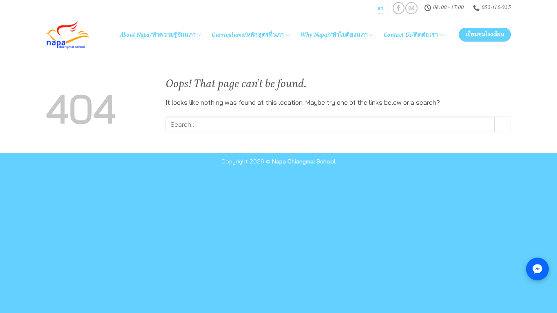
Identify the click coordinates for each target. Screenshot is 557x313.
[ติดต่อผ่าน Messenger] (537, 269)
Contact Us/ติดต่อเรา (411, 35)
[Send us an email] (411, 8)
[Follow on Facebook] (398, 8)
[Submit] (503, 124)
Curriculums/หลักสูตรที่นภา (248, 35)
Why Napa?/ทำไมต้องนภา (334, 35)
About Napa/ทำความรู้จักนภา (158, 35)
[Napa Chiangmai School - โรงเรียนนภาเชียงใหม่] (74, 34)
